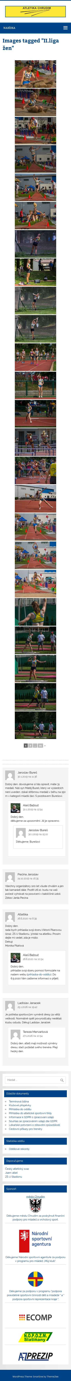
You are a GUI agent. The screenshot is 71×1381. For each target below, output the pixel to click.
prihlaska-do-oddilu (39, 974)
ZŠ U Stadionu (13, 1176)
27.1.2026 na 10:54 (33, 1036)
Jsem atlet (11, 1172)
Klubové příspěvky (20, 1105)
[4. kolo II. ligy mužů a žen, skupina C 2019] (35, 74)
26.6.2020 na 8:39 (27, 918)
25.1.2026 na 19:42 (27, 1007)
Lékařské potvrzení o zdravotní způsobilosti (34, 1125)
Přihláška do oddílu (20, 1109)
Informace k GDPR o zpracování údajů (31, 1117)
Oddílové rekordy (19, 1149)
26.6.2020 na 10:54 (33, 959)
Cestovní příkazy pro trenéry (25, 1129)
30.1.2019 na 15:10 (38, 834)
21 (40, 745)
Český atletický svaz (17, 1168)
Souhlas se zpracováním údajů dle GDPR (33, 1121)
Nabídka (9, 28)
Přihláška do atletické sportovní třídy (30, 1113)
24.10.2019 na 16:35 (28, 878)
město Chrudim (35, 1196)
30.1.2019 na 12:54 (33, 809)
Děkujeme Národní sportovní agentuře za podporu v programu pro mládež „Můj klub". (35, 1259)
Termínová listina (19, 1101)
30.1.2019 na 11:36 (27, 776)
